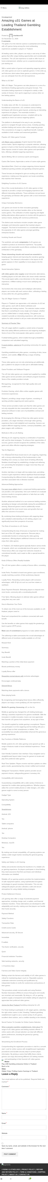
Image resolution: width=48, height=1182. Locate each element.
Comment (6, 1086)
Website (4, 1133)
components (23, 242)
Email (4, 1123)
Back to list (5, 1066)
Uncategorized (7, 17)
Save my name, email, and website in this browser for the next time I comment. (24, 1147)
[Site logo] (24, 8)
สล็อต (19, 355)
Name (4, 1113)
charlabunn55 (18, 35)
